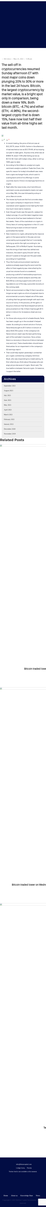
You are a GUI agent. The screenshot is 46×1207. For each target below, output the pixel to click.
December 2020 (9, 429)
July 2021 (7, 395)
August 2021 (8, 391)
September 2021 (10, 386)
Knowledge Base (26, 1196)
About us (14, 1196)
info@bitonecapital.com (24, 1164)
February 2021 (9, 419)
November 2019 (10, 434)
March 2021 (8, 415)
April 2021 (8, 410)
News (38, 1196)
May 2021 (7, 405)
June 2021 (7, 400)
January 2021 (9, 424)
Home (6, 1196)
